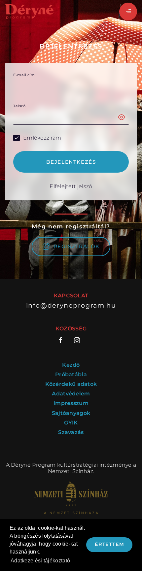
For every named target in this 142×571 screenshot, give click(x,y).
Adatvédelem (71, 393)
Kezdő (71, 365)
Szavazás (71, 432)
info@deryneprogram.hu (71, 305)
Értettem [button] (109, 544)
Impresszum (71, 403)
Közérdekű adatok (71, 384)
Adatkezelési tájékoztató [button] (40, 560)
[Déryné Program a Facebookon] (63, 340)
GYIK (71, 423)
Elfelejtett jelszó (71, 186)
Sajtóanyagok (71, 413)
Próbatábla (71, 374)
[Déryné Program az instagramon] (77, 340)
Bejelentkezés (71, 162)
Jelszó (19, 106)
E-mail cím (24, 75)
